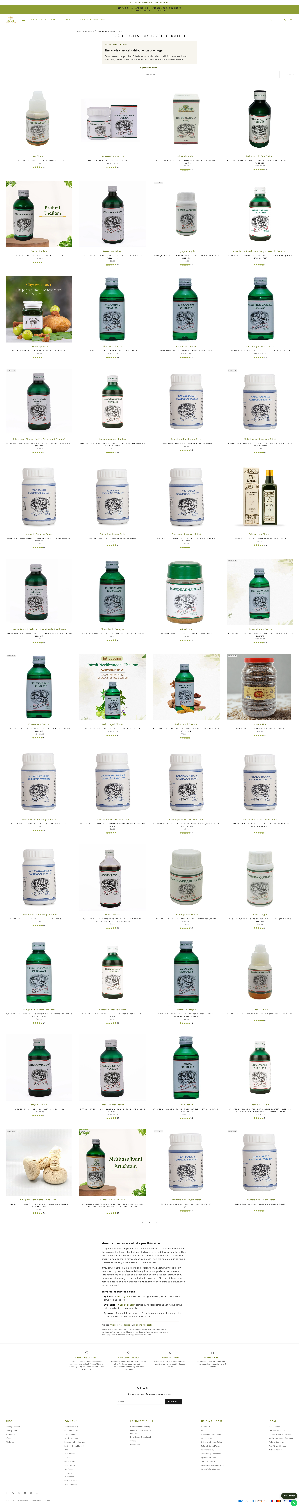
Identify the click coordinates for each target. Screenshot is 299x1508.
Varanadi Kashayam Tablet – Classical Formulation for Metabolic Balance (39, 540)
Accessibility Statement (211, 1454)
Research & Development (74, 1442)
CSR (66, 1450)
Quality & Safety (71, 1438)
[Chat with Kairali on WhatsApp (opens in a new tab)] (294, 1503)
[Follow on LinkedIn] (31, 1493)
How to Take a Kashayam (211, 1469)
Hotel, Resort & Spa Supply (141, 1437)
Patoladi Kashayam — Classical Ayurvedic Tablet (112, 539)
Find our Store (206, 1438)
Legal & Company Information (281, 1438)
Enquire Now (135, 1445)
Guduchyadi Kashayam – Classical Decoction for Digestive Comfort (186, 540)
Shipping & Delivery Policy (211, 1442)
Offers (8, 1438)
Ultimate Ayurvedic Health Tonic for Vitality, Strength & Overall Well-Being (113, 257)
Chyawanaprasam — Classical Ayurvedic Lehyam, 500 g (39, 351)
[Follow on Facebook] (7, 1493)
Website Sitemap (276, 1450)
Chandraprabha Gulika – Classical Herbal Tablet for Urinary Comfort (186, 920)
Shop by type (56, 20)
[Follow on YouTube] (25, 1493)
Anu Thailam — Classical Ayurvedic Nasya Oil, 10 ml (39, 161)
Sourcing (68, 1473)
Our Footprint (69, 1454)
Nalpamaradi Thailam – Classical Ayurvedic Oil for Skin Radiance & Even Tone (186, 730)
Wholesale (71, 20)
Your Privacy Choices (277, 1446)
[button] (37, 167)
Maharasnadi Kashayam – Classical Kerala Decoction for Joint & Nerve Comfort (260, 257)
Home (78, 31)
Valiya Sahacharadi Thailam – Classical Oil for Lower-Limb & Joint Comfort (38, 444)
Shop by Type (11, 1430)
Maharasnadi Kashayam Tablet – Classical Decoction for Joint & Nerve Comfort (260, 444)
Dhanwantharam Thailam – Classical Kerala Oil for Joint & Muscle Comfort (260, 635)
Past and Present (71, 1481)
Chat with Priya (289, 1496)
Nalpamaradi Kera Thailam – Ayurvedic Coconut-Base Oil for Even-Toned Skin (260, 162)
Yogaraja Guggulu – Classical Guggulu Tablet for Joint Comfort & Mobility (186, 257)
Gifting (133, 1441)
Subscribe (173, 1402)
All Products (10, 1434)
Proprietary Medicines (120, 1325)
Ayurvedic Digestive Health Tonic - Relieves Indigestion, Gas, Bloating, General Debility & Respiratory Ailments (112, 1205)
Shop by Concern (13, 1426)
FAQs (203, 1430)
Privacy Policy (274, 1426)
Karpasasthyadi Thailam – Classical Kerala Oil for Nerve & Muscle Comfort (112, 1110)
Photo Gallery (69, 1461)
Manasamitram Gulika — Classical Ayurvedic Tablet (113, 161)
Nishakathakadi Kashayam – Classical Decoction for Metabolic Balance (113, 1015)
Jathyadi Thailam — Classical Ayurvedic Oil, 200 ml (39, 1109)
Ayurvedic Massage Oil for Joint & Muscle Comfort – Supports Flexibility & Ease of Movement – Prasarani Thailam (260, 1110)
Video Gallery (69, 1465)
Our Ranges (69, 1477)
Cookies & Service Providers (280, 1434)
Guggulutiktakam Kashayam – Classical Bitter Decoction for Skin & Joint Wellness (39, 1015)
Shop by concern (38, 20)
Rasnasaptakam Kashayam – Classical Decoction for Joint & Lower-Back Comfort (186, 825)
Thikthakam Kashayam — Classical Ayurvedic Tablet (186, 1204)
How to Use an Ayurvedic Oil (212, 1465)
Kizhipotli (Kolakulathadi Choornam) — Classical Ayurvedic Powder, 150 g (39, 1205)
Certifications (70, 1434)
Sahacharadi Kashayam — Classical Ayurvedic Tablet (186, 443)
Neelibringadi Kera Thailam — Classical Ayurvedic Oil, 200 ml (260, 351)
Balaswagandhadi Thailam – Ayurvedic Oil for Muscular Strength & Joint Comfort (112, 444)
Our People (68, 1469)
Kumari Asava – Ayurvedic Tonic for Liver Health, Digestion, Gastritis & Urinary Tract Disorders (112, 920)
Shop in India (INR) (161, 3)
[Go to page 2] (156, 1222)
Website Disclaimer (276, 1442)
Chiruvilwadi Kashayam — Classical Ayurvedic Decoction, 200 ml (112, 634)
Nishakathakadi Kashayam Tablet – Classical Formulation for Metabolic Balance (260, 825)
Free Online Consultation (211, 1434)
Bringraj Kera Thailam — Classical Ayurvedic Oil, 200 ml (260, 539)
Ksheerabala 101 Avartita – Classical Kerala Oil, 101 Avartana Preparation (186, 162)
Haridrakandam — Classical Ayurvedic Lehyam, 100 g (186, 634)
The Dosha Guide (208, 1461)
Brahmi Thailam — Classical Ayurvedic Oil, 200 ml (39, 256)
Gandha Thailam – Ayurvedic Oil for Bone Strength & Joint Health (260, 1014)
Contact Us (205, 1426)
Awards (67, 1457)
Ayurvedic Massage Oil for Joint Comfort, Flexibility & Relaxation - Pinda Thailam (186, 1110)
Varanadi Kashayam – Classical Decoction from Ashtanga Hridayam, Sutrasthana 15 (186, 1015)
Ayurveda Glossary (208, 1457)
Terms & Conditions (277, 1430)
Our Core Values (71, 1430)
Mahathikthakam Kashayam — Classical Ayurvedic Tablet (38, 824)
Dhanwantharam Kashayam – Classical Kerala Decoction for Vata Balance (112, 825)
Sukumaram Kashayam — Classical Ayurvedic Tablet (260, 1204)
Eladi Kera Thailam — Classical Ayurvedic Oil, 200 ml (113, 351)
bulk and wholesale (143, 1325)
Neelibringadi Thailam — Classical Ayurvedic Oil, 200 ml (112, 729)
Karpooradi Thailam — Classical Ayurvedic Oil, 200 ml (186, 351)
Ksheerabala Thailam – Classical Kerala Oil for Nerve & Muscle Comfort (39, 730)
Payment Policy (207, 1450)
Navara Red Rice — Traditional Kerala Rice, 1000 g (260, 729)
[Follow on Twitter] (13, 1493)
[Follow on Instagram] (19, 1493)
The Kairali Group (71, 1426)
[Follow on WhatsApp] (37, 1493)
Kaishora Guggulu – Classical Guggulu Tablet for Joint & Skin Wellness (260, 920)
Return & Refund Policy (210, 1446)
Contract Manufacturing (92, 20)
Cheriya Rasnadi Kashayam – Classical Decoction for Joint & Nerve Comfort (39, 635)
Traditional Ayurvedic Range (110, 31)
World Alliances (70, 1484)
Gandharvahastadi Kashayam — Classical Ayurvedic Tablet (39, 919)
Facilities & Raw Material (74, 1446)
